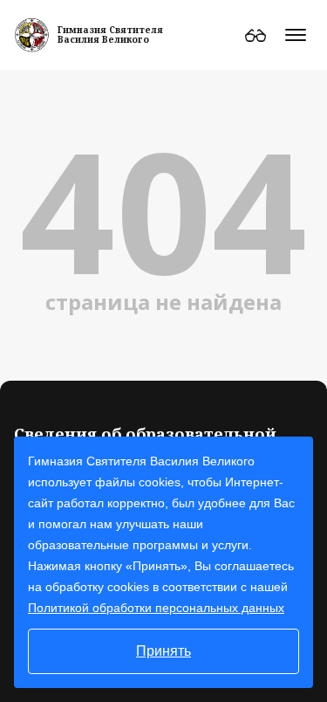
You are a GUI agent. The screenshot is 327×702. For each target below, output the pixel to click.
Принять (163, 651)
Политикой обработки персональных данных (156, 608)
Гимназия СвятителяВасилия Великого (110, 34)
